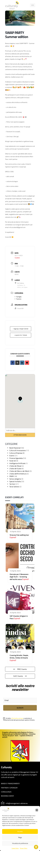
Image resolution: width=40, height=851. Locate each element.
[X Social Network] (17, 363)
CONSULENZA (6, 791)
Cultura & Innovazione (17, 450)
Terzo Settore (14, 486)
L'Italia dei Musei (15, 466)
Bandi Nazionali (15, 448)
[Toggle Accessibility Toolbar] (36, 847)
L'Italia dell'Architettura (17, 473)
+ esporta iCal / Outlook (20, 335)
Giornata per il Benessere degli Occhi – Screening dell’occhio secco (19, 577)
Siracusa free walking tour (19, 535)
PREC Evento (22, 669)
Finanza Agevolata (16, 458)
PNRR (11, 476)
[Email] (27, 363)
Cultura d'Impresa (15, 453)
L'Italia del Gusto (15, 468)
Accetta (20, 831)
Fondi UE (12, 460)
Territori (12, 484)
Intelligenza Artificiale (17, 463)
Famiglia (18, 297)
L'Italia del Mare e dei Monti (19, 471)
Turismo (18, 299)
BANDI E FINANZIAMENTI (10, 783)
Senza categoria (15, 479)
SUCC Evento (18, 676)
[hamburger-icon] (32, 5)
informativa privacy (17, 718)
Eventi (11, 455)
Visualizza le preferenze (20, 843)
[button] (37, 810)
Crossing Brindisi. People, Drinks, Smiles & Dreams (19, 656)
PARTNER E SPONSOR (9, 787)
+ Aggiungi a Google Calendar (20, 329)
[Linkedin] (22, 363)
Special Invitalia (15, 481)
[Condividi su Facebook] (12, 363)
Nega (20, 837)
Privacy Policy (23, 848)
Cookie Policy (15, 848)
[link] (12, 5)
